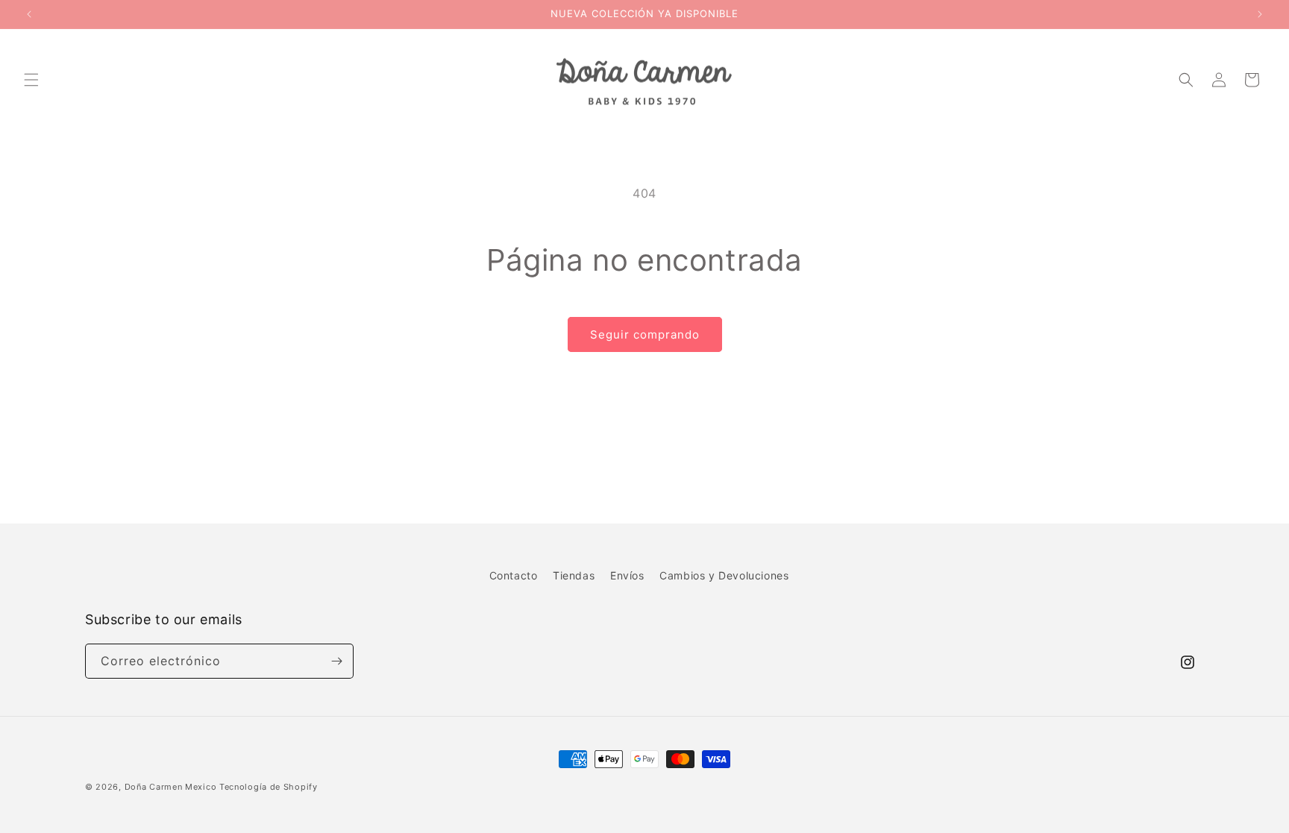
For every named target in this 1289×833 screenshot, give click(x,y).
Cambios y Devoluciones (723, 575)
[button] (31, 79)
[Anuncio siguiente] (1259, 14)
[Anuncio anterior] (29, 14)
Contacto (513, 575)
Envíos (627, 575)
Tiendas (574, 575)
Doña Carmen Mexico (171, 787)
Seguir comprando (645, 334)
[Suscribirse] (336, 661)
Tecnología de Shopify (268, 787)
